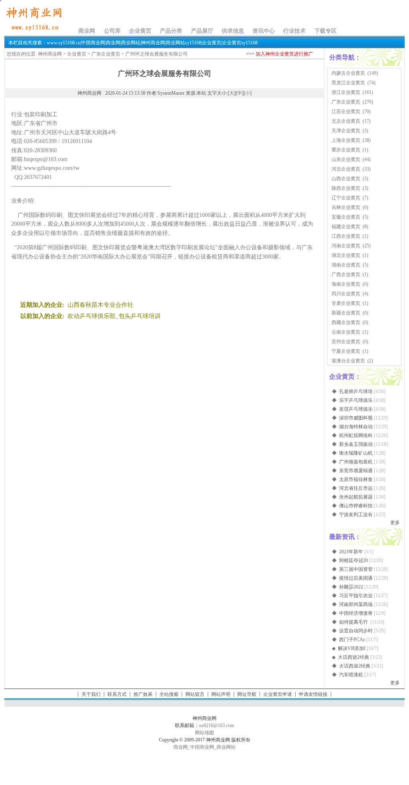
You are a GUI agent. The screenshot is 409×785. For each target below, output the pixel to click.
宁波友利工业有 (356, 514)
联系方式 (117, 694)
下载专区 (325, 31)
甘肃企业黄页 (346, 303)
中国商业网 (202, 747)
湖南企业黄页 (346, 265)
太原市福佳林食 (356, 479)
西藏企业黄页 (346, 322)
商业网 (86, 31)
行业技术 (294, 31)
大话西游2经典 (353, 657)
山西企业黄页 (346, 178)
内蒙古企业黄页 (348, 73)
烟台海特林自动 (356, 426)
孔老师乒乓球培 (356, 391)
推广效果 (143, 694)
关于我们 (91, 694)
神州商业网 (50, 54)
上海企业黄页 (346, 140)
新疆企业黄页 (346, 313)
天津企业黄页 (346, 130)
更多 (395, 522)
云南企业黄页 (346, 332)
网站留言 (194, 694)
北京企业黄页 (346, 121)
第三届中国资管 (356, 569)
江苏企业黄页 (346, 111)
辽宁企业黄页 (346, 198)
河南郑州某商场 (356, 604)
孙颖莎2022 (351, 587)
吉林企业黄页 (346, 207)
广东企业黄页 (105, 54)
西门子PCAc (352, 639)
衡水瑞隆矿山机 (356, 453)
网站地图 (204, 732)
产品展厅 (202, 31)
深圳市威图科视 (356, 418)
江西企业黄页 (346, 236)
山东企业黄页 (346, 159)
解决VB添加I (351, 648)
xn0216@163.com (216, 725)
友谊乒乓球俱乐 (356, 409)
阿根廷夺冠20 (353, 560)
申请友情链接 (313, 694)
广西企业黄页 (346, 274)
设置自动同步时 (356, 631)
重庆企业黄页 (346, 150)
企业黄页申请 (277, 694)
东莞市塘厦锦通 (356, 470)
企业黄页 (140, 31)
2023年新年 (351, 551)
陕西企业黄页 (346, 188)
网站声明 (220, 694)
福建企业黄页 (346, 226)
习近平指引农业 (356, 595)
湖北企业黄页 (346, 255)
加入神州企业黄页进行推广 (284, 54)
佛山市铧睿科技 (356, 506)
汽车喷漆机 (351, 675)
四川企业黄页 (346, 293)
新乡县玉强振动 (356, 444)
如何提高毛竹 (354, 622)
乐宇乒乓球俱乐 (356, 400)
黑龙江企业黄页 (348, 82)
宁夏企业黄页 (346, 351)
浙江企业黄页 (346, 92)
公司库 (112, 31)
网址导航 (246, 694)
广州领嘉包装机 (356, 462)
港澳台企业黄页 (348, 361)
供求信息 (233, 31)
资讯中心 (263, 31)
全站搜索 (169, 694)
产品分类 (171, 31)
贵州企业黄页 (346, 341)
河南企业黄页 (346, 245)
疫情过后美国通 (356, 578)
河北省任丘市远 (356, 488)
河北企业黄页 (346, 169)
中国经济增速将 (356, 613)
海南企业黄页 (346, 284)
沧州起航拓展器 (356, 497)
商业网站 (226, 747)
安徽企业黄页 (346, 217)
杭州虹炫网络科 (356, 435)
